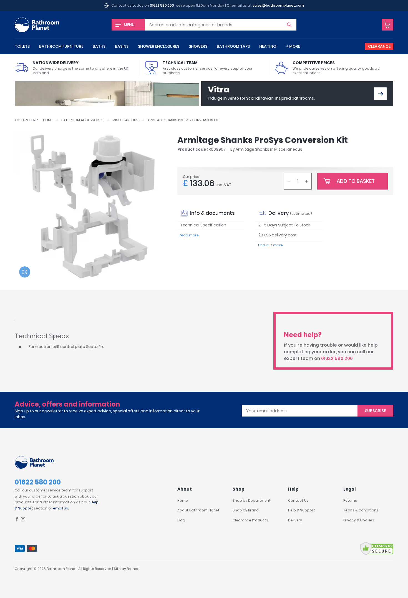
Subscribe (375, 410)
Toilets (22, 46)
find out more (270, 245)
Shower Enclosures (158, 46)
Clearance (379, 46)
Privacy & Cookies (358, 520)
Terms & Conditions (360, 510)
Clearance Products (250, 520)
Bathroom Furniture (61, 46)
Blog (181, 520)
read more (189, 235)
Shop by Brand (246, 510)
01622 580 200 (162, 5)
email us (60, 508)
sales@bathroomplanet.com (278, 5)
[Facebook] (17, 520)
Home (47, 120)
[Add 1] (306, 181)
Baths (99, 46)
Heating (267, 46)
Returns (350, 500)
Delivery (295, 520)
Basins (122, 46)
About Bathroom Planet (198, 510)
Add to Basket (356, 181)
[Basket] (387, 25)
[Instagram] (23, 520)
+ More (293, 46)
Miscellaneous (125, 120)
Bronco (133, 568)
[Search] (289, 25)
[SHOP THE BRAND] (380, 93)
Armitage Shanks (252, 149)
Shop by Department (252, 500)
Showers (198, 46)
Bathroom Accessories (82, 120)
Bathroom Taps (233, 46)
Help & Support (301, 510)
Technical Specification (203, 225)
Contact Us (298, 500)
